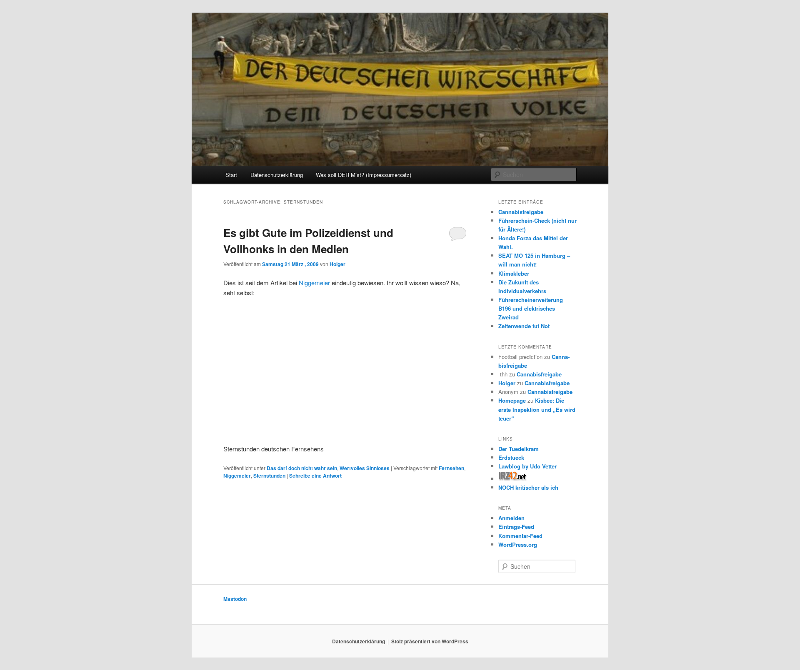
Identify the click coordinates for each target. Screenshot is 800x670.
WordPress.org (517, 544)
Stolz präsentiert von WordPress (429, 641)
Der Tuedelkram (518, 449)
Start (231, 175)
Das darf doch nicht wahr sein (302, 468)
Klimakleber (513, 273)
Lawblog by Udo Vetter (527, 466)
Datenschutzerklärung (276, 175)
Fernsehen (451, 468)
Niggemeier (315, 282)
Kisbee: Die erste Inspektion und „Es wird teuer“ (536, 409)
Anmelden (511, 518)
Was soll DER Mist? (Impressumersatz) (363, 175)
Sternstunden (269, 475)
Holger (337, 264)
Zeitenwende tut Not (524, 326)
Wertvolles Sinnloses (365, 468)
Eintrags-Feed (516, 527)
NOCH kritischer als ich (528, 487)
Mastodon (235, 599)
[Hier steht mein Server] (512, 479)
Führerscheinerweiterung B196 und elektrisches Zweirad (530, 308)
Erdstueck (511, 457)
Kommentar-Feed (520, 536)
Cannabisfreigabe (520, 212)
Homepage (512, 400)
